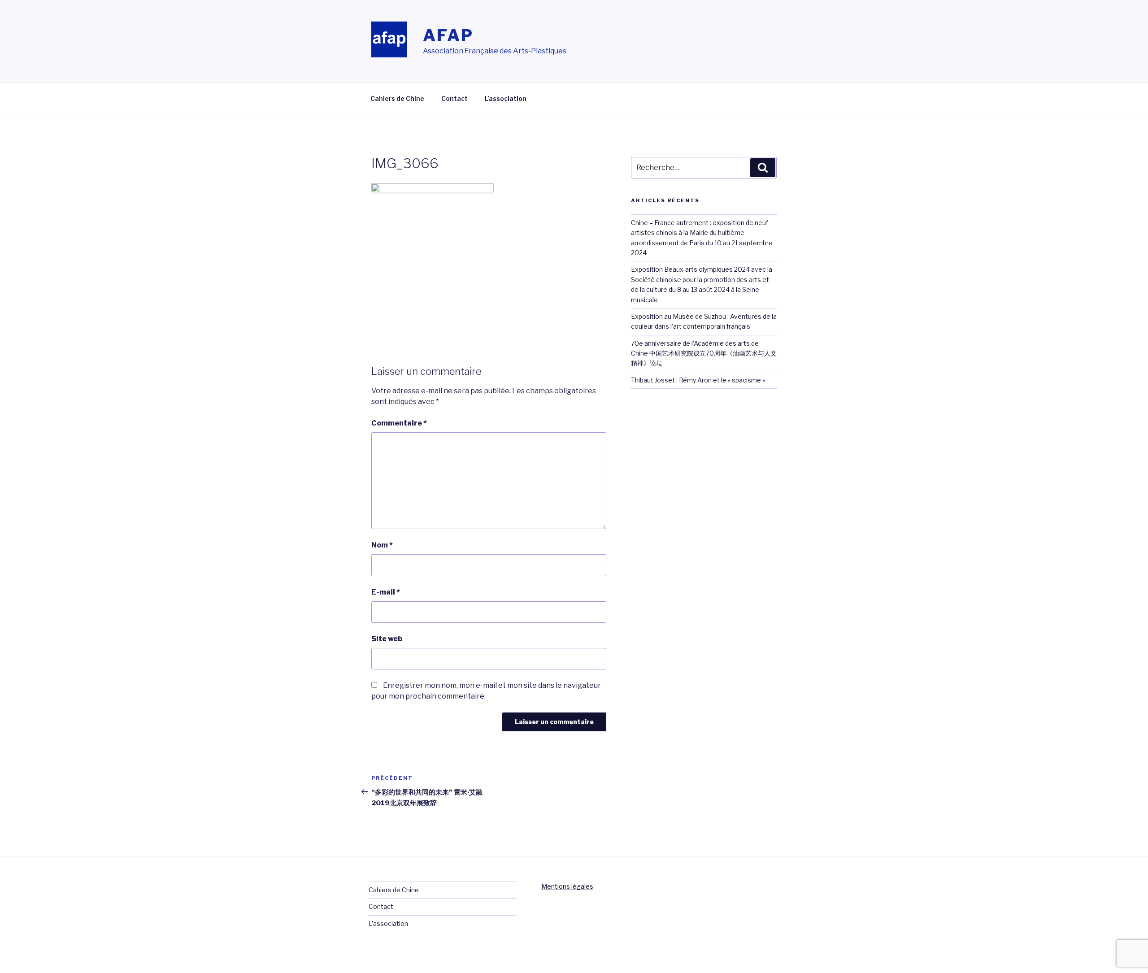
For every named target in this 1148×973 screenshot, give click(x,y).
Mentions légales (567, 886)
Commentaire (399, 423)
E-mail (385, 592)
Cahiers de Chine (397, 98)
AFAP (448, 35)
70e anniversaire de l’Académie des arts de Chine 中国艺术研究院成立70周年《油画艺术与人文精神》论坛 (704, 353)
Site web (386, 638)
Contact (454, 98)
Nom (382, 545)
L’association (505, 98)
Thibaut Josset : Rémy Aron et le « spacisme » (698, 380)
